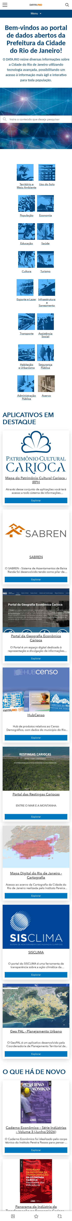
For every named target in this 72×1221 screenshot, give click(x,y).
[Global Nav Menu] (5, 5)
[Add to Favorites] (36, 1216)
